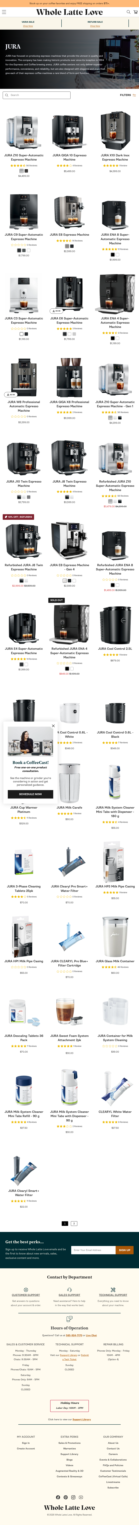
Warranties (69, 1448)
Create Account (26, 1448)
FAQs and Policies (113, 1465)
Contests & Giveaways (69, 1476)
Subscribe (113, 1487)
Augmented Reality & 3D (69, 1471)
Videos (69, 1465)
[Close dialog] (53, 726)
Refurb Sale (95, 22)
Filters (125, 95)
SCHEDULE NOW (30, 794)
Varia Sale (28, 22)
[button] (4, 12)
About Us (113, 1443)
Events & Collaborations (113, 1459)
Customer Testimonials (113, 1471)
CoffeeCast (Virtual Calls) (113, 1476)
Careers (113, 1454)
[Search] (128, 12)
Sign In (26, 1443)
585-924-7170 (74, 1335)
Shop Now (28, 26)
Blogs (69, 1459)
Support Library (68, 1355)
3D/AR (57, 311)
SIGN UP (124, 1250)
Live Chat (91, 1335)
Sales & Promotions (69, 1443)
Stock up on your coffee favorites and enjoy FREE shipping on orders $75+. (69, 3)
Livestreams (113, 1482)
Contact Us (113, 1448)
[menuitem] (25, 1443)
